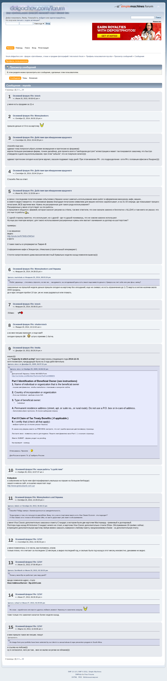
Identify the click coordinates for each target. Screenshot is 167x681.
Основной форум (21, 96)
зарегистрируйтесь (57, 18)
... (21, 90)
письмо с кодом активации (28, 20)
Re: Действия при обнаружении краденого (51, 137)
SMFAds (78, 674)
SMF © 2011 (83, 672)
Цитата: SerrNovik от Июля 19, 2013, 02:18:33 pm (28, 570)
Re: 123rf (37, 539)
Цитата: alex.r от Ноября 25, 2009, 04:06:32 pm (29, 369)
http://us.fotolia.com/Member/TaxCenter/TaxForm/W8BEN (33, 376)
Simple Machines (95, 672)
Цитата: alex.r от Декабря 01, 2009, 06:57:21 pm (27, 364)
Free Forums (89, 674)
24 (23, 90)
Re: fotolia (35, 348)
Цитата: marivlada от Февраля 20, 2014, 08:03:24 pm (29, 277)
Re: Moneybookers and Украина (46, 269)
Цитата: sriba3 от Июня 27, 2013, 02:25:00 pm (26, 603)
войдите (42, 18)
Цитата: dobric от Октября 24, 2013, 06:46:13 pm (27, 506)
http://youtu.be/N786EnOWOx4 (20, 236)
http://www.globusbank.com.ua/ (21, 486)
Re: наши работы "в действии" (48, 469)
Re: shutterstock (39, 324)
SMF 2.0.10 (72, 672)
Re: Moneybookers (40, 116)
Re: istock (35, 96)
